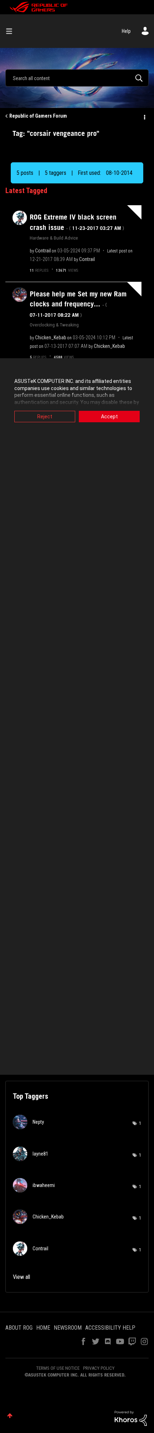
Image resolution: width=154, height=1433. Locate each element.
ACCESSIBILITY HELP (110, 1327)
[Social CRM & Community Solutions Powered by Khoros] (131, 1418)
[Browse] (11, 31)
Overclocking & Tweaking (54, 325)
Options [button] (144, 116)
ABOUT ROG (19, 1327)
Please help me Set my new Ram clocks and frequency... (78, 304)
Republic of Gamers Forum (38, 116)
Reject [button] (44, 416)
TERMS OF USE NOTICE (58, 1368)
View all (21, 1277)
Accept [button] (109, 416)
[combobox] (77, 78)
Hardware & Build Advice (54, 238)
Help (126, 31)
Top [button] (10, 1416)
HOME (43, 1327)
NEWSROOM (68, 1327)
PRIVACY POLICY (99, 1368)
